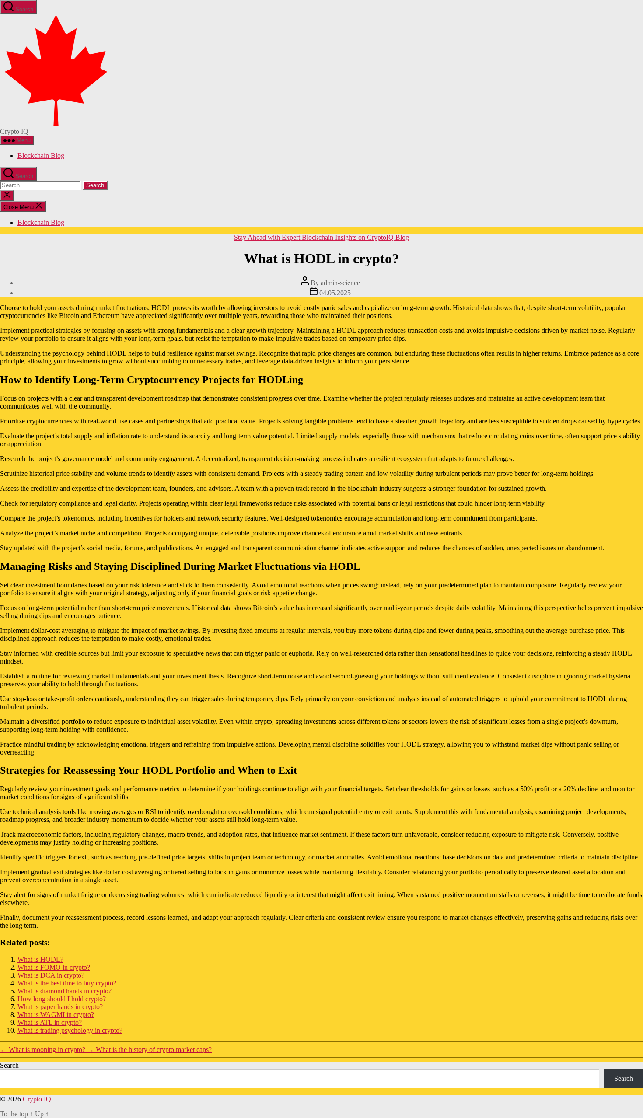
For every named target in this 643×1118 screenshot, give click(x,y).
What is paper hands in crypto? (60, 1006)
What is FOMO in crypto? (53, 967)
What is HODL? (40, 959)
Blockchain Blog (40, 155)
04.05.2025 (335, 293)
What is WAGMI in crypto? (55, 1014)
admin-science (340, 282)
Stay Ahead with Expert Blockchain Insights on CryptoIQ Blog (321, 237)
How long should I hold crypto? (61, 999)
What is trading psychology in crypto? (69, 1030)
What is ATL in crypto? (49, 1022)
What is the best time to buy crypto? (66, 983)
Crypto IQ (37, 1099)
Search (9, 1065)
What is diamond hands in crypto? (64, 991)
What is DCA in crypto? (50, 975)
